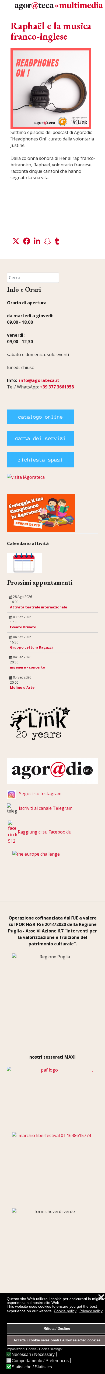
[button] (15, 241)
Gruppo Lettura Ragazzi (31, 647)
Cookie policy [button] (65, 1311)
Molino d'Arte (22, 687)
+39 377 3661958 (57, 387)
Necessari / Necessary (33, 1354)
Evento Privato (23, 627)
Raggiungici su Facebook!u (44, 832)
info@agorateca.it (39, 380)
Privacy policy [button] (91, 1311)
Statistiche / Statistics (32, 1367)
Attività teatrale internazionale (38, 607)
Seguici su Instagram (40, 794)
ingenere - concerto (27, 667)
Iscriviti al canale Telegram (45, 808)
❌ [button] (101, 1297)
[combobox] (33, 278)
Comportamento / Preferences (40, 1361)
